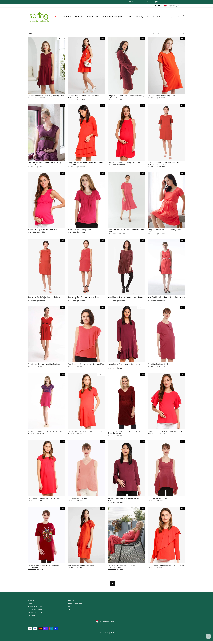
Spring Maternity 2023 (106, 633)
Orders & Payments (35, 609)
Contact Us (32, 603)
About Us (31, 600)
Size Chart (71, 600)
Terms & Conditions (35, 612)
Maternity (67, 16)
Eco (129, 16)
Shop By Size (141, 16)
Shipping (71, 606)
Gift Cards (156, 16)
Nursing (79, 16)
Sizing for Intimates (75, 603)
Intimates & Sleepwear (113, 16)
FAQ (69, 609)
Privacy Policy (33, 615)
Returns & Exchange (35, 606)
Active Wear (93, 16)
